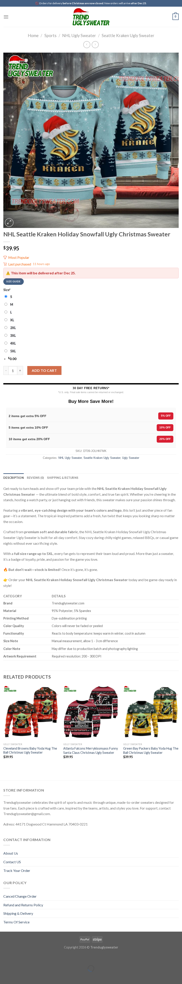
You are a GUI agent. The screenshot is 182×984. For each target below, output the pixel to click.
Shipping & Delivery (18, 913)
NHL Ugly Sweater (79, 35)
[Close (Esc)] (4, 957)
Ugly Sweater (130, 457)
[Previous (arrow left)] (4, 976)
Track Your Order (16, 870)
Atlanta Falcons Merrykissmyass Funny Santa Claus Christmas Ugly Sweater (90, 750)
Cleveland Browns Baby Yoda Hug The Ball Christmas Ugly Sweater (30, 750)
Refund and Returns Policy (23, 905)
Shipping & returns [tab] (63, 477)
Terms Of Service (16, 922)
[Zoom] (9, 222)
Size (6, 290)
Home (33, 35)
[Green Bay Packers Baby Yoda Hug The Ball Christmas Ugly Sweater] (151, 712)
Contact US (12, 862)
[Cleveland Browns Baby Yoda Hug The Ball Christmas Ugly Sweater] (31, 712)
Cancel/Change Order (20, 896)
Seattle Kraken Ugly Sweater (128, 35)
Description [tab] (13, 477)
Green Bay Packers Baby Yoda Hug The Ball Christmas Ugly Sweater (150, 750)
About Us (10, 853)
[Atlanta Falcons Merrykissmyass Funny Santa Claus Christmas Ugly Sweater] (91, 712)
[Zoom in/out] (17, 957)
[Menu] (6, 16)
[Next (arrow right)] (17, 976)
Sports (50, 35)
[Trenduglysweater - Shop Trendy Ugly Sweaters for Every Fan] (91, 16)
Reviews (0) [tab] (35, 477)
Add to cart (44, 370)
